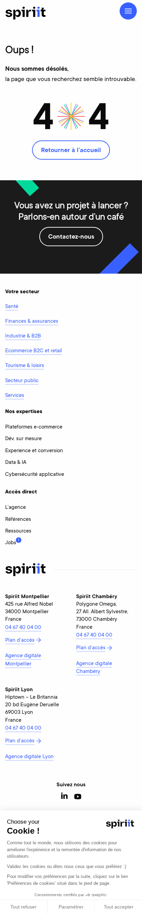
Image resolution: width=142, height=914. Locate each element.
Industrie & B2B (23, 336)
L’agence (15, 508)
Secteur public (22, 381)
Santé (11, 307)
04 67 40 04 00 (23, 628)
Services (14, 396)
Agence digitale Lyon (29, 757)
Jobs (10, 542)
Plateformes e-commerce (33, 427)
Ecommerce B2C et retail (33, 351)
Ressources (18, 531)
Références (18, 520)
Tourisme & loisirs (24, 366)
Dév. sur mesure (23, 439)
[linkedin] (65, 797)
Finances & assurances (31, 321)
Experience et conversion (34, 451)
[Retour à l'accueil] (25, 13)
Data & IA (15, 463)
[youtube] (78, 797)
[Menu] (128, 11)
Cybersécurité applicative (34, 475)
